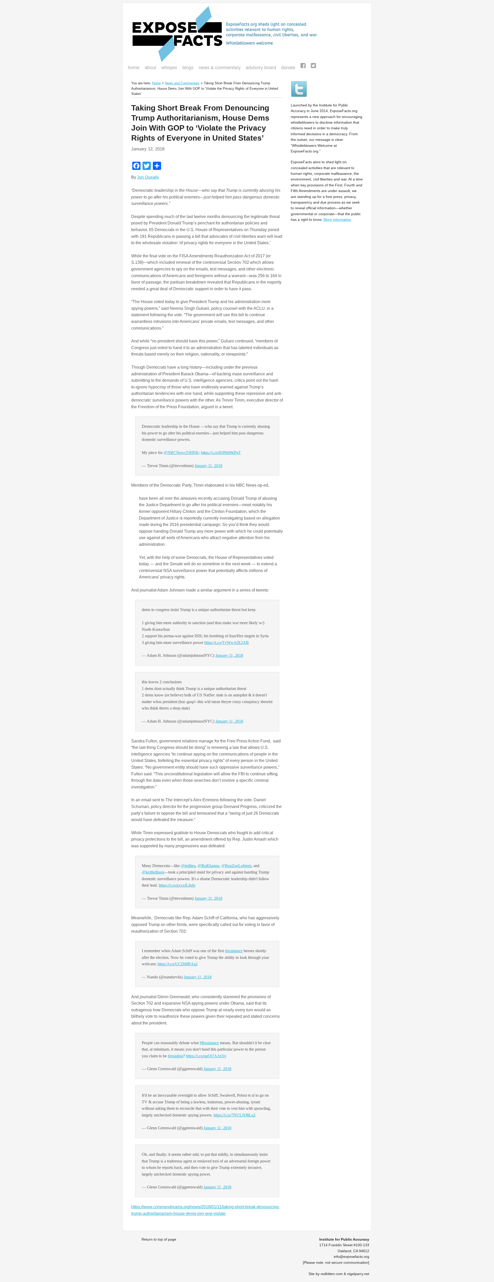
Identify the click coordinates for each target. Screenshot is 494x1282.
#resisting (175, 1056)
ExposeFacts (247, 34)
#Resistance (209, 1043)
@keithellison (153, 872)
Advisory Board (261, 67)
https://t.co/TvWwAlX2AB (226, 642)
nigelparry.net (358, 1274)
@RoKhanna (208, 865)
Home (133, 67)
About (150, 67)
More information (337, 219)
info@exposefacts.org (351, 1256)
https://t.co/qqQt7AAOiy (206, 1056)
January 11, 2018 (208, 465)
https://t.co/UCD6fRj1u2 (177, 964)
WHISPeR (169, 67)
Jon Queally (148, 177)
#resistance (234, 951)
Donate (287, 68)
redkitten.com (332, 1274)
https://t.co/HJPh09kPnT (221, 452)
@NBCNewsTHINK (181, 452)
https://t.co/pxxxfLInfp (177, 885)
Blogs (186, 68)
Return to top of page (159, 1239)
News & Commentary (220, 67)
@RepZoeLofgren (236, 865)
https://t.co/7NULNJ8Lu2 (234, 1115)
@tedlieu (188, 865)
